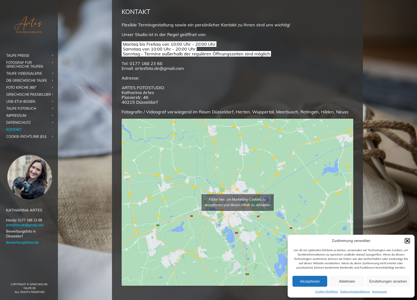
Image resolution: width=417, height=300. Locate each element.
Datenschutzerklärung (355, 291)
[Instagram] (33, 276)
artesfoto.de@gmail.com (25, 225)
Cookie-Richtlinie (326, 291)
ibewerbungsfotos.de (22, 242)
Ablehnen (347, 281)
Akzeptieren (310, 281)
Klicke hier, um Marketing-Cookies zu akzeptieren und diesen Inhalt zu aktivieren (237, 202)
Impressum (379, 291)
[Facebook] (25, 276)
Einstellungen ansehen (388, 281)
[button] (407, 240)
